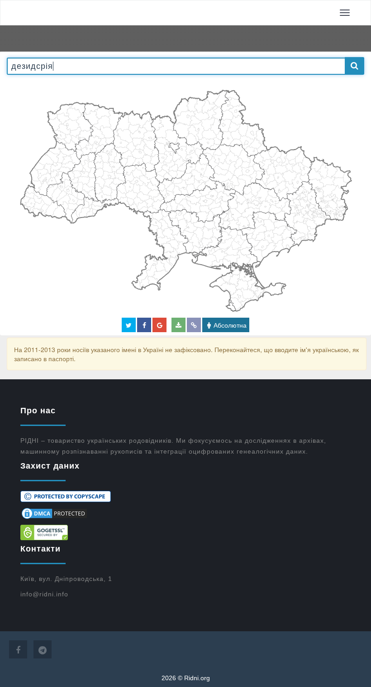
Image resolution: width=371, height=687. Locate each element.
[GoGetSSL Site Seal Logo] (185, 532)
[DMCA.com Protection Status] (185, 513)
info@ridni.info (44, 594)
